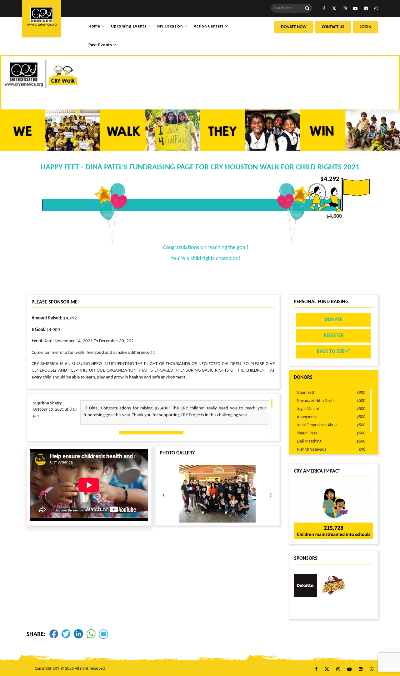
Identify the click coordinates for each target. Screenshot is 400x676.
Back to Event (333, 351)
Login (365, 27)
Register (334, 335)
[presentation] (164, 495)
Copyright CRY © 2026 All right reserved (70, 668)
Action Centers (209, 26)
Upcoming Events (129, 26)
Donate (333, 319)
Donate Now (294, 27)
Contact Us (333, 27)
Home (95, 26)
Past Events (100, 45)
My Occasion (170, 26)
